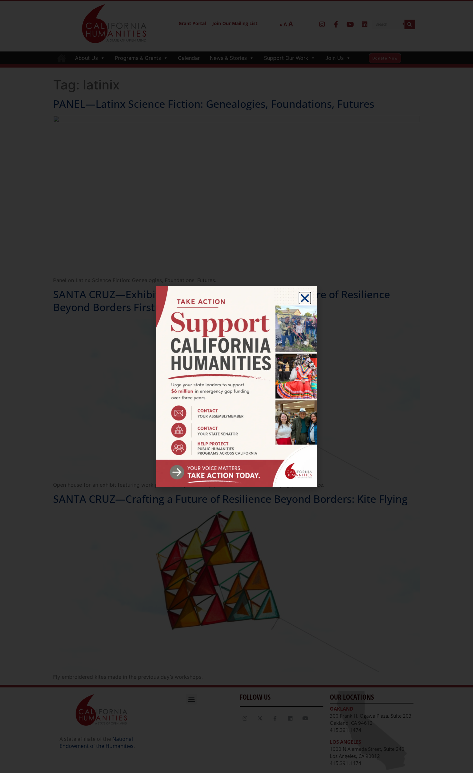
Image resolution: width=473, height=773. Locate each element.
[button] (305, 298)
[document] (236, 386)
